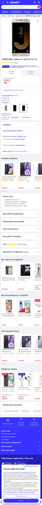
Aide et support (6, 446)
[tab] (11, 72)
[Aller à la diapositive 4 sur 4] (24, 55)
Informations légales (8, 450)
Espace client (5, 431)
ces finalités (8, 481)
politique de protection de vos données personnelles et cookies (19, 492)
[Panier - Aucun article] (39, 2)
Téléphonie (11, 16)
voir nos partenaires (24, 472)
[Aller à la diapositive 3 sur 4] (22, 55)
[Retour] (3, 2)
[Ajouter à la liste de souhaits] (37, 20)
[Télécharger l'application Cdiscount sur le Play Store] (20, 463)
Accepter (21, 500)
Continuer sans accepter (31, 466)
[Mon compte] (35, 2)
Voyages (27, 12)
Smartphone (19, 16)
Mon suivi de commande (8, 436)
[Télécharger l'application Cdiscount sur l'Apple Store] (7, 463)
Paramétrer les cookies (21, 496)
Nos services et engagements (11, 442)
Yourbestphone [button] (20, 145)
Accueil (3, 16)
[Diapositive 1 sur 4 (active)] (18, 55)
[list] (21, 175)
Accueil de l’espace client (8, 434)
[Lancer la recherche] (38, 7)
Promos (5, 12)
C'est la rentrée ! (16, 12)
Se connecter (5, 439)
